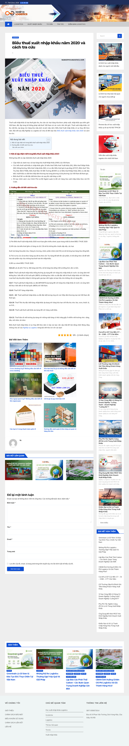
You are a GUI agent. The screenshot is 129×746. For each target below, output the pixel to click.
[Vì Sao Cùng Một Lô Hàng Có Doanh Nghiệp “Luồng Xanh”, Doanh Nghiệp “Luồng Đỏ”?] (110, 390)
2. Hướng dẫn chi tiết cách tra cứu (21, 145)
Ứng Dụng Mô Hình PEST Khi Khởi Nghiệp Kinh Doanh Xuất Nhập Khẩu (110, 475)
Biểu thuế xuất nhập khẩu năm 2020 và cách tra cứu (48, 45)
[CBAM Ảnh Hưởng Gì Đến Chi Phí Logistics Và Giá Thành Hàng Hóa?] (110, 288)
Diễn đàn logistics (76, 24)
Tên (9, 527)
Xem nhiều (104, 523)
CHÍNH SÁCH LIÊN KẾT (14, 723)
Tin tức (60, 24)
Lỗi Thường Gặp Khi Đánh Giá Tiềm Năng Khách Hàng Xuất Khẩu (109, 366)
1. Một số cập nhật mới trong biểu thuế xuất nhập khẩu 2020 (30, 142)
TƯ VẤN (50, 24)
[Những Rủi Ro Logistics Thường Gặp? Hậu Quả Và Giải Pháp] (110, 215)
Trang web (11, 551)
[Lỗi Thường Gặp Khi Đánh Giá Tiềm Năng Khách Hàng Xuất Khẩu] (110, 354)
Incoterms (70, 673)
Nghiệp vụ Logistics (30, 328)
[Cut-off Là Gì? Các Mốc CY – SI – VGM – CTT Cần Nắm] (110, 322)
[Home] (8, 24)
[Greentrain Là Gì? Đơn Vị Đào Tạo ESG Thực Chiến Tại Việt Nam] (110, 181)
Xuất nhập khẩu (35, 24)
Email (9, 539)
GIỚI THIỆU (9, 710)
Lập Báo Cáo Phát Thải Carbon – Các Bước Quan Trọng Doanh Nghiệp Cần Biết (48, 486)
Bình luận (11, 503)
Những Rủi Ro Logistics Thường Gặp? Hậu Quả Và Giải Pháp (18, 485)
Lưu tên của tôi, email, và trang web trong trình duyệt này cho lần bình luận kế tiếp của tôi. (41, 564)
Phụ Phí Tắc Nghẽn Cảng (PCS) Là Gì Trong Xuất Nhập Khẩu (110, 441)
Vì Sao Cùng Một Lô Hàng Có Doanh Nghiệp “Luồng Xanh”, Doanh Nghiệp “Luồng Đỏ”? (109, 596)
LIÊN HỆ (8, 727)
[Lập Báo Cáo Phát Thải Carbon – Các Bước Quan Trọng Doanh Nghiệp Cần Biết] (110, 251)
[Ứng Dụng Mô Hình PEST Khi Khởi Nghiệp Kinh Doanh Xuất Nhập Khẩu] (110, 463)
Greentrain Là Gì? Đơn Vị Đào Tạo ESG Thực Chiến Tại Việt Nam (110, 193)
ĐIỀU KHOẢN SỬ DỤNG (14, 718)
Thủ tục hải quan (52, 725)
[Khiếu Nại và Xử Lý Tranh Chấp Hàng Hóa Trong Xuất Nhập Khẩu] (110, 497)
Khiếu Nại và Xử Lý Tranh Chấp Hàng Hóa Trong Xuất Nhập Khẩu (109, 509)
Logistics (18, 24)
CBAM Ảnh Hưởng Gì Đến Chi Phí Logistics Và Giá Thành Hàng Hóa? (78, 486)
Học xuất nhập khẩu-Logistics (75, 670)
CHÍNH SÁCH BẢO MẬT (14, 714)
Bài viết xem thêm (18, 147)
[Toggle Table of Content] (47, 139)
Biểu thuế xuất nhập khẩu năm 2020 (70, 131)
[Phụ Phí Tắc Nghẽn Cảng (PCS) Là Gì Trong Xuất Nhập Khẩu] (110, 428)
